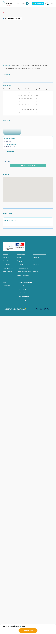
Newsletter (36, 271)
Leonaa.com (20, 257)
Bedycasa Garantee (24, 293)
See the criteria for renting (9, 289)
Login (34, 261)
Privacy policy (22, 289)
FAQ (34, 268)
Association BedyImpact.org (24, 271)
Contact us (36, 257)
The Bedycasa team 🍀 (9, 268)
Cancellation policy (23, 300)
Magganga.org (20, 261)
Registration (36, 264)
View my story (6, 257)
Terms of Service (23, 285)
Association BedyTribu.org (23, 275)
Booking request (28, 630)
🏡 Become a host (38, 3)
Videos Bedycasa (7, 271)
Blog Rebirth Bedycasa (22, 268)
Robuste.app (20, 264)
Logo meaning (6, 264)
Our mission (6, 261)
